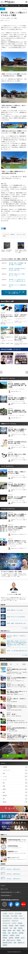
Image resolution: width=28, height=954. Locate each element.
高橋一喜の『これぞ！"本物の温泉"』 (17, 389)
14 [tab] (8, 372)
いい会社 (5, 913)
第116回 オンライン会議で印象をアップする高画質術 (17, 497)
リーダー (23, 5)
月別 (11, 664)
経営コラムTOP (4, 889)
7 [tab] (14, 370)
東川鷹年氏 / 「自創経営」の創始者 (7, 343)
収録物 (23, 664)
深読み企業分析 (13, 532)
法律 (9, 933)
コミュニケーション (7, 918)
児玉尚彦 (20, 928)
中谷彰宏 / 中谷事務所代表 (12, 701)
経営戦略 (17, 937)
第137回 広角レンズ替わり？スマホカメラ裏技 (17, 472)
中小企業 (5, 925)
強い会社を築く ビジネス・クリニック (20, 319)
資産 (19, 5)
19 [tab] (19, 372)
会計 (11, 928)
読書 (4, 940)
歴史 (23, 930)
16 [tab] (13, 372)
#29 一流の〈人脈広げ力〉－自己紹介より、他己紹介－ (17, 699)
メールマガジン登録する (14, 755)
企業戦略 (6, 5)
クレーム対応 (14, 916)
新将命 (18, 930)
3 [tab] (5, 370)
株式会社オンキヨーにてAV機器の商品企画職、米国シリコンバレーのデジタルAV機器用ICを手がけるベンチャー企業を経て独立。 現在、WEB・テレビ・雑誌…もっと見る (13, 599)
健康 (15, 928)
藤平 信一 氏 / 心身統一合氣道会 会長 (14, 716)
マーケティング (13, 5)
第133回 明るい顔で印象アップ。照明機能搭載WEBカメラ (17, 485)
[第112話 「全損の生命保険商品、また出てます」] (21, 308)
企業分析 (22, 925)
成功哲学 (15, 795)
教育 (15, 792)
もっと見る (24, 628)
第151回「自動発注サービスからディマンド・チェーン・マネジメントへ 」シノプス (17, 542)
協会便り (15, 802)
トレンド (15, 779)
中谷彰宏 (11, 925)
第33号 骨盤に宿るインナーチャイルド (15, 720)
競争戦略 (5, 937)
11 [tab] (22, 370)
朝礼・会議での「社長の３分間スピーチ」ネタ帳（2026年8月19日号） (17, 692)
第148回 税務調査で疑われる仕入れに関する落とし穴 (17, 670)
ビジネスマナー (6, 920)
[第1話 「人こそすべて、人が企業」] (7, 330)
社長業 (17, 935)
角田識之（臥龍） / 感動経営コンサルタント (15, 694)
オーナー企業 (18, 913)
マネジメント (15, 920)
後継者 (4, 930)
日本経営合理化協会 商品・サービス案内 (11, 892)
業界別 (15, 789)
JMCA (13, 951)
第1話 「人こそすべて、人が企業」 (7, 337)
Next (27, 372)
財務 (15, 942)
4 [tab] (7, 370)
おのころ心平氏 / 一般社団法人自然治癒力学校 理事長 (17, 723)
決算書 (4, 933)
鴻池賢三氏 (13, 234)
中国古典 (20, 923)
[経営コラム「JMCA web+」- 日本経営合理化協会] (9, 2)
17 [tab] (15, 372)
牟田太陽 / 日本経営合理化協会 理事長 (14, 710)
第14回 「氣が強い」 (12, 714)
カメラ (4, 20)
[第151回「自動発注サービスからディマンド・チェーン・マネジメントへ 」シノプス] (3, 542)
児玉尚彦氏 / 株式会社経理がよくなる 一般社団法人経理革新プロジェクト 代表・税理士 (17, 673)
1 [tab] (1, 370)
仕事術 (2, 8)
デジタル (8, 20)
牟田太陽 (21, 933)
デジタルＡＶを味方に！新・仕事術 (9, 18)
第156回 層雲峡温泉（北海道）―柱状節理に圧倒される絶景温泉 (17, 412)
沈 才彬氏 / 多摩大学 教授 (12, 730)
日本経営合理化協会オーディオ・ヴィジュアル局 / (16, 739)
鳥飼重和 (5, 945)
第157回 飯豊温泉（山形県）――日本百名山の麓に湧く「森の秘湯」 (17, 385)
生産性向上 (5, 935)
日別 (4, 664)
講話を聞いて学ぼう (7, 942)
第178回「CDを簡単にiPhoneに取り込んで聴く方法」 (17, 442)
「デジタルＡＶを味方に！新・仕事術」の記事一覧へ (14, 292)
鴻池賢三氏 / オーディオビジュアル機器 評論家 (16, 686)
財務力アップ (21, 942)
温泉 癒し (14, 933)
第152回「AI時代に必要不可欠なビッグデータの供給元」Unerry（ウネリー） (17, 528)
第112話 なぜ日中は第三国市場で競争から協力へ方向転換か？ (17, 728)
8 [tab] (16, 370)
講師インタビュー (11, 940)
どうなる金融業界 (19, 341)
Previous (1, 372)
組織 (15, 786)
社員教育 (12, 935)
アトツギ (11, 913)
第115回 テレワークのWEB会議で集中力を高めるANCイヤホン (7, 316)
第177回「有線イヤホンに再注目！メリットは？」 (17, 455)
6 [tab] (12, 370)
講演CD (19, 940)
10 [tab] (20, 370)
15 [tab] (10, 372)
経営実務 (11, 937)
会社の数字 (5, 928)
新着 (2, 5)
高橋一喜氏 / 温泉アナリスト (16, 391)
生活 (24, 234)
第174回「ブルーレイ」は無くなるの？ (16, 685)
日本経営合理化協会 (6, 895)
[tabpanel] (7, 359)
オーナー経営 (6, 916)
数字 (15, 782)
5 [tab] (9, 370)
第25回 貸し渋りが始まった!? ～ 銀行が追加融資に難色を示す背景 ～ (21, 338)
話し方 (22, 937)
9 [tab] (18, 370)
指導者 (9, 930)
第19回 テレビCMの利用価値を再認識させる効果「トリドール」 (17, 678)
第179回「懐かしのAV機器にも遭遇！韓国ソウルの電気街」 (17, 398)
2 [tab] (3, 370)
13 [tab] (27, 370)
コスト (20, 916)
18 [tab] (17, 372)
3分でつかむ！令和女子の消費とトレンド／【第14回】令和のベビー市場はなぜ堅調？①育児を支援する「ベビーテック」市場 (17, 736)
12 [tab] (24, 370)
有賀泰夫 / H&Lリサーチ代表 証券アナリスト (19, 534)
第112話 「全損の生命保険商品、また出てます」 (20, 315)
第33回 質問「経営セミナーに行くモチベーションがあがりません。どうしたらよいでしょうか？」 (17, 707)
